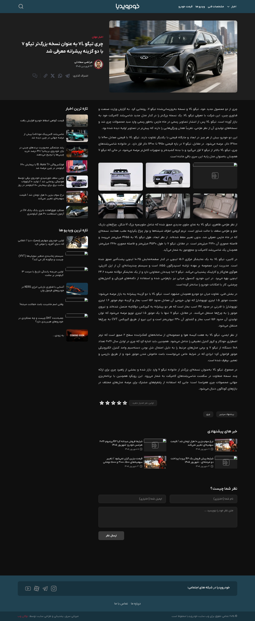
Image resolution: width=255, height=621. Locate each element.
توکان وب (23, 616)
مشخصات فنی (216, 6)
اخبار (233, 6)
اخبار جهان (97, 37)
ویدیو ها (200, 6)
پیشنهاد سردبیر (226, 414)
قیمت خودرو (185, 6)
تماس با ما (121, 604)
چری (208, 414)
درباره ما (136, 604)
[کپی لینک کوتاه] (45, 75)
